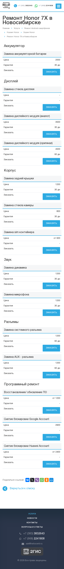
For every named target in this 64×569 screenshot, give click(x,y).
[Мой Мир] (51, 480)
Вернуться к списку (22, 488)
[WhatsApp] (42, 480)
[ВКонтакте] (27, 480)
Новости (32, 518)
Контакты (32, 523)
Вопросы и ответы (32, 527)
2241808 (46, 5)
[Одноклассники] (47, 480)
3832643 (25, 5)
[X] (32, 480)
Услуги (32, 514)
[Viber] (37, 480)
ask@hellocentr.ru (34, 544)
